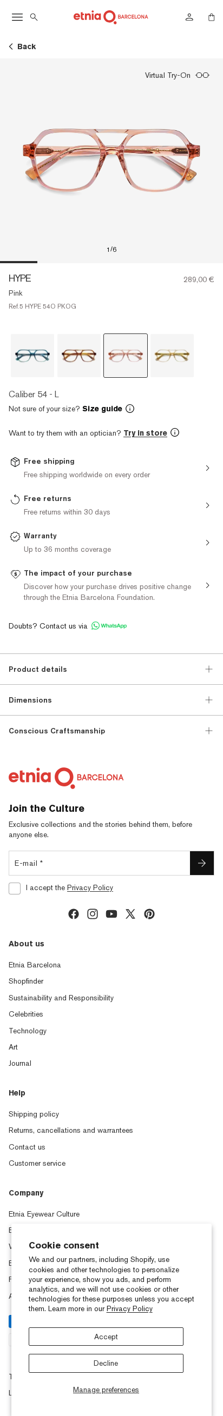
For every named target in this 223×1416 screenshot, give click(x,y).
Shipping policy (34, 1114)
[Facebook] (73, 913)
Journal (20, 1063)
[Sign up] (202, 863)
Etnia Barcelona (35, 964)
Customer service (37, 1163)
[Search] (34, 17)
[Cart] (211, 17)
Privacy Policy (130, 1308)
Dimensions (30, 700)
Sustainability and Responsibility (61, 997)
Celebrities (26, 1014)
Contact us (27, 1147)
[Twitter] (130, 913)
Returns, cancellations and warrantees (71, 1130)
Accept (106, 1336)
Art (13, 1047)
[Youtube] (111, 913)
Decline (106, 1363)
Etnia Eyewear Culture (44, 1214)
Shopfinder (26, 981)
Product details (38, 669)
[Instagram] (92, 913)
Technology (28, 1030)
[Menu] (17, 17)
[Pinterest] (149, 913)
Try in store (145, 433)
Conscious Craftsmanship (57, 730)
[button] (111, 408)
